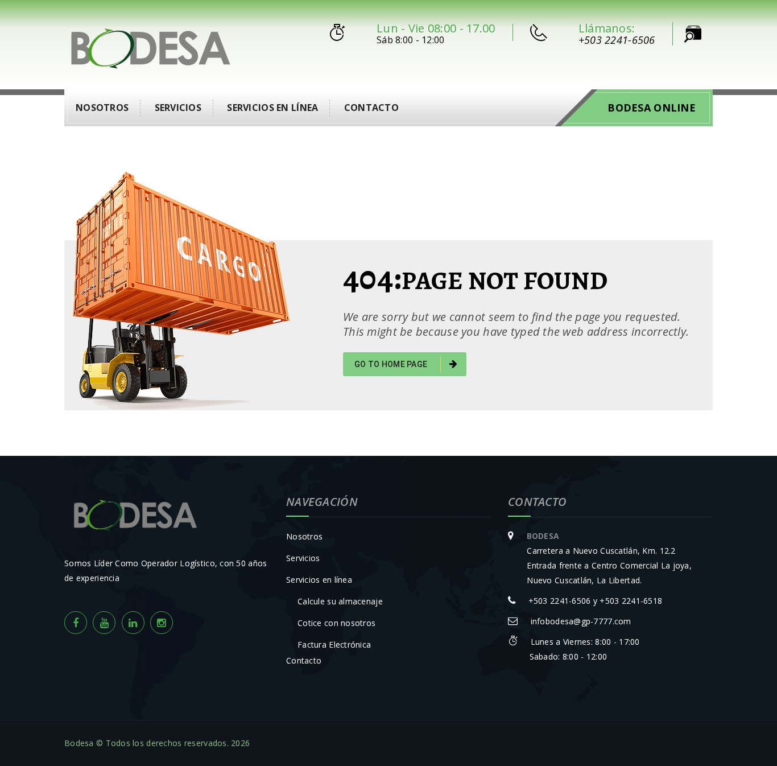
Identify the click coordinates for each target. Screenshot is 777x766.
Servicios (178, 107)
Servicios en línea (272, 107)
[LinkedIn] (133, 622)
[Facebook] (75, 622)
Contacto (371, 107)
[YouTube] (104, 622)
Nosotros (102, 107)
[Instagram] (161, 622)
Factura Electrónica (334, 644)
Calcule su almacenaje (340, 601)
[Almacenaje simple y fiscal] (150, 46)
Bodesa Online (651, 107)
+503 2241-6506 (616, 40)
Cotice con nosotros (336, 622)
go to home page (391, 364)
